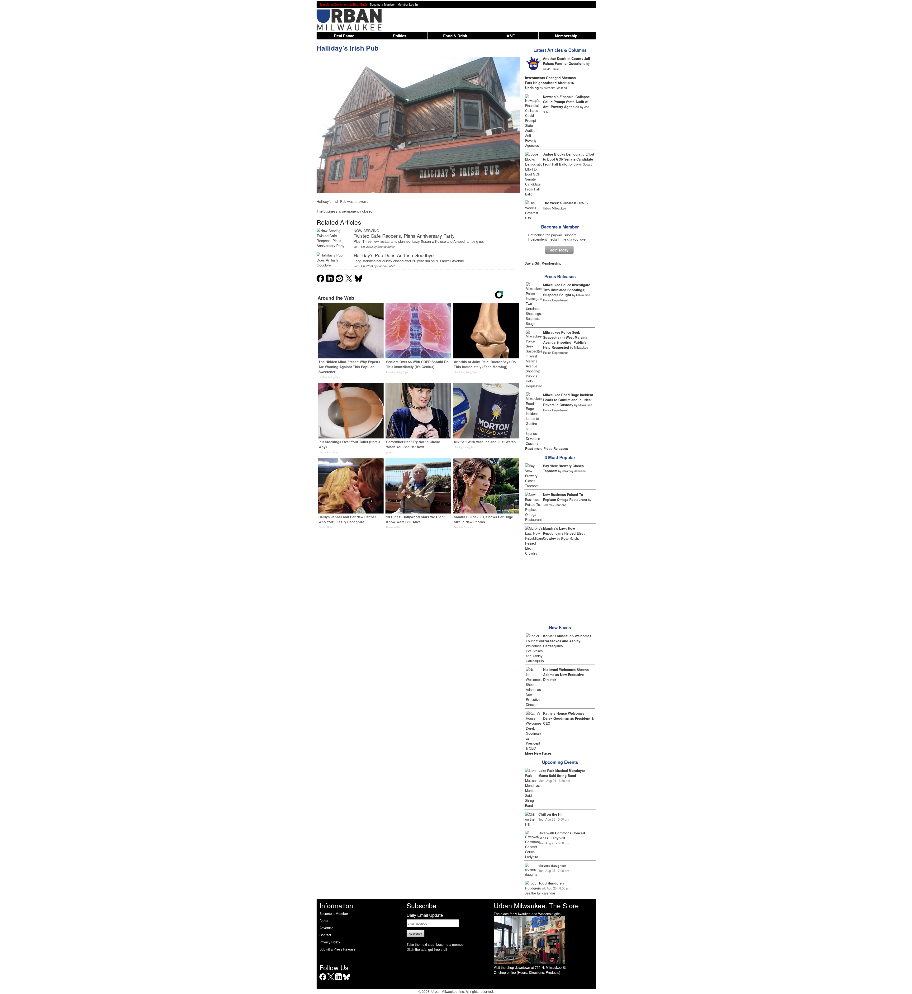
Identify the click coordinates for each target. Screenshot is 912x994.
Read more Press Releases (546, 448)
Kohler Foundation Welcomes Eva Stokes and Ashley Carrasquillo (567, 640)
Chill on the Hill (550, 814)
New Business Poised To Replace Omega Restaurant (565, 497)
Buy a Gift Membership (542, 263)
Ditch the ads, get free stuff (427, 949)
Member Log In (408, 4)
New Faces (560, 627)
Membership (566, 35)
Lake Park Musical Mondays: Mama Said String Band (561, 773)
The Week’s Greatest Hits (563, 202)
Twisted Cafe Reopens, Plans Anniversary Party (404, 235)
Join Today (559, 249)
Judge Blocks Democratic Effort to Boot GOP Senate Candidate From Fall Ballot (568, 159)
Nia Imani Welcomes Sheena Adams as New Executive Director (566, 674)
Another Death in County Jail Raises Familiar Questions (566, 61)
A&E (511, 35)
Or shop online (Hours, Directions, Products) (527, 972)
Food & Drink (455, 35)
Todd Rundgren (551, 883)
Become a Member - (384, 4)
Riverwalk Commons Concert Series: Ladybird (561, 835)
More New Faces (538, 753)
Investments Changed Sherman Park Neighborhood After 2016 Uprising (550, 82)
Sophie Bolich (386, 246)
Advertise (326, 927)
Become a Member (560, 227)
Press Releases (560, 276)
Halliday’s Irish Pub (348, 48)
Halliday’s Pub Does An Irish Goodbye (394, 255)
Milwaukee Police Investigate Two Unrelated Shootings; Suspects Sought (566, 289)
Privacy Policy (329, 942)
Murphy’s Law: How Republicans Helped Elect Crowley (564, 533)
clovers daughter (552, 865)
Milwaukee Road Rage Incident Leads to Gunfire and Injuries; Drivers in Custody (568, 399)
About (323, 920)
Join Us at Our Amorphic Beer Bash (343, 4)
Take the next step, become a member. (436, 944)
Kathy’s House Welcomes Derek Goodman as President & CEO (568, 718)
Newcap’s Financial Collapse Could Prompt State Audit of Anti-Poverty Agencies (566, 101)
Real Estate (344, 35)
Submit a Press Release (337, 949)
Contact (325, 934)
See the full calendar (539, 893)
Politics (399, 35)
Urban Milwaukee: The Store (536, 905)
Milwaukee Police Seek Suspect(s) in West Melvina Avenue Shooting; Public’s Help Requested (565, 340)
